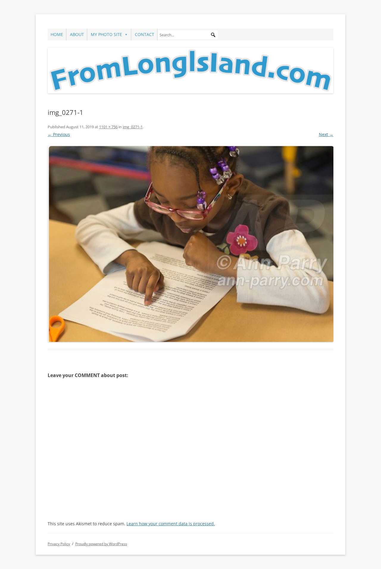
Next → (326, 134)
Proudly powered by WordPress (101, 543)
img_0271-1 (133, 126)
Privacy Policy (59, 543)
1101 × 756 (108, 126)
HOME (57, 34)
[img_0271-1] (190, 244)
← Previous (59, 134)
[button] (213, 34)
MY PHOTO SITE (106, 34)
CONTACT (144, 34)
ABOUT (77, 34)
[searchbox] (188, 34)
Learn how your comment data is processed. (171, 523)
